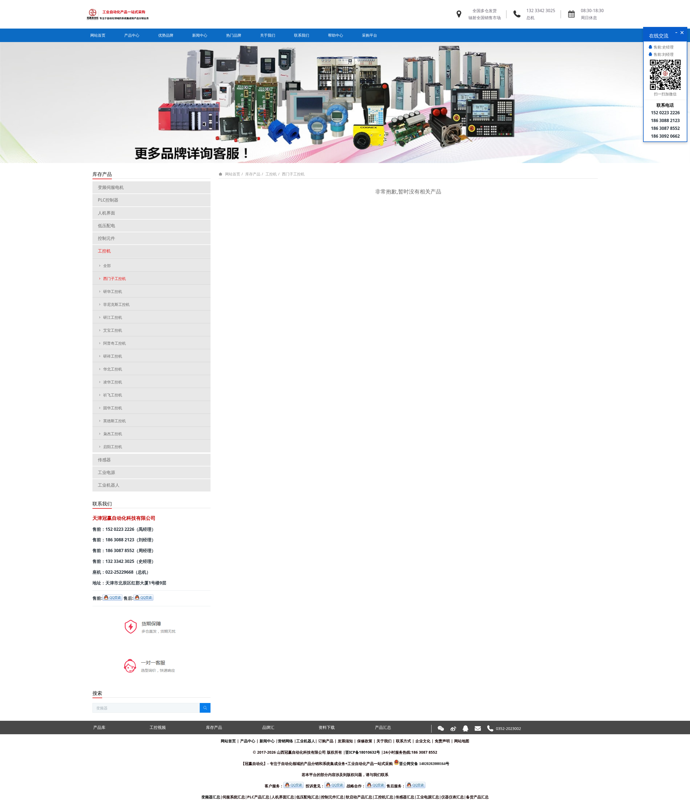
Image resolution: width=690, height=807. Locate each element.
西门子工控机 (293, 173)
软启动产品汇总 (359, 796)
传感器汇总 (404, 796)
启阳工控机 (112, 446)
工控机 (271, 173)
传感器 (104, 460)
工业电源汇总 (427, 796)
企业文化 (422, 740)
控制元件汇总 (332, 796)
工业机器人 (108, 485)
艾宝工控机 (112, 330)
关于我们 (384, 740)
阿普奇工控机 (114, 343)
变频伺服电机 (111, 187)
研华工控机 (112, 291)
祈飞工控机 (112, 394)
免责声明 (442, 740)
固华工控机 (112, 407)
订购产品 (325, 740)
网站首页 (97, 35)
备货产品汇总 (477, 796)
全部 (107, 265)
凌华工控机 (112, 382)
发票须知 (345, 740)
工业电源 (106, 472)
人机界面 (106, 213)
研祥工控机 (112, 356)
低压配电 (106, 225)
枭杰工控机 (112, 433)
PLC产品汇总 (258, 796)
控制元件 (106, 238)
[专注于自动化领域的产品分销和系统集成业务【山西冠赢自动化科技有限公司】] (117, 14)
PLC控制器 (108, 200)
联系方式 (403, 740)
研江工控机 (112, 317)
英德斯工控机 (114, 420)
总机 (530, 17)
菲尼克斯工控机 (116, 304)
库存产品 (252, 173)
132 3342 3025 (540, 10)
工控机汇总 (383, 796)
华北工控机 (112, 369)
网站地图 (461, 740)
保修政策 (364, 740)
